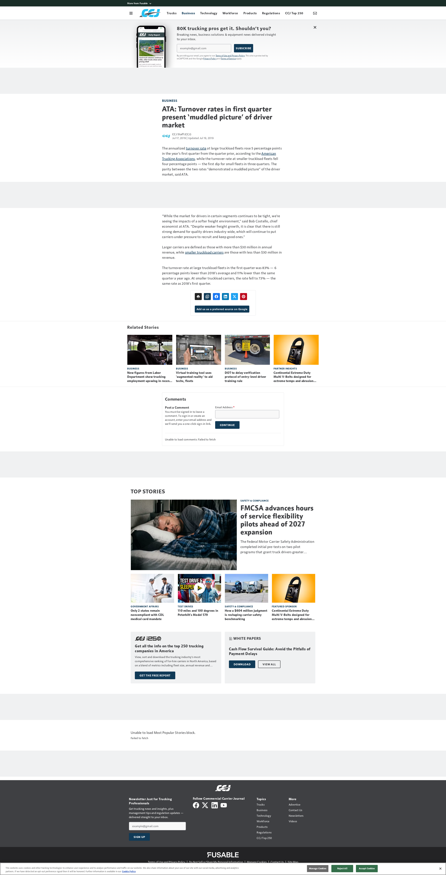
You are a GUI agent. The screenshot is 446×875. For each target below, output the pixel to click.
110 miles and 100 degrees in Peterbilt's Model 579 (198, 613)
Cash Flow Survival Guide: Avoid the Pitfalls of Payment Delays (269, 651)
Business (169, 100)
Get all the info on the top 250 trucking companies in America (169, 648)
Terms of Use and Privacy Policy (230, 55)
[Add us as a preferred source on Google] (207, 296)
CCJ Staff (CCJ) (181, 134)
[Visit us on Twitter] (205, 805)
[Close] (440, 868)
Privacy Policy (210, 58)
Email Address (225, 407)
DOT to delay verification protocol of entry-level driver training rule (245, 377)
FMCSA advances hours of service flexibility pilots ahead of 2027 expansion (276, 520)
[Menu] (131, 13)
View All (269, 664)
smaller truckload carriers (204, 252)
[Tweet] (234, 296)
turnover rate (196, 148)
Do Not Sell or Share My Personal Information (216, 862)
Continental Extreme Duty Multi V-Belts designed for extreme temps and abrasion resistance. (294, 377)
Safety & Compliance (254, 500)
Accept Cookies (367, 868)
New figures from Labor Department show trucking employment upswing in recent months (149, 377)
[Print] (198, 296)
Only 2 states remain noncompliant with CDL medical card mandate (147, 615)
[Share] (216, 296)
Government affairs (145, 606)
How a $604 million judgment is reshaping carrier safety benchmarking (246, 615)
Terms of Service (228, 58)
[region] (223, 869)
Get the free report (155, 675)
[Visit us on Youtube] (224, 805)
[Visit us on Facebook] (196, 805)
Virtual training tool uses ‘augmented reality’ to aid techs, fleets (194, 377)
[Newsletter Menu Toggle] (315, 13)
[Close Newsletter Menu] (315, 27)
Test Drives (185, 606)
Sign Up (139, 837)
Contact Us (277, 862)
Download (242, 664)
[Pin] (243, 296)
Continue (227, 425)
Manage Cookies (257, 862)
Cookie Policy (129, 871)
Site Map (293, 862)
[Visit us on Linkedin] (215, 805)
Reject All (342, 868)
